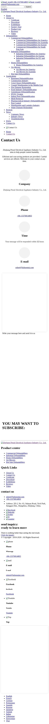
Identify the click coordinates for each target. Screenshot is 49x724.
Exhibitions (15, 25)
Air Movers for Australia (26, 72)
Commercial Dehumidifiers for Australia (32, 42)
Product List (16, 29)
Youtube (9, 613)
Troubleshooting (17, 119)
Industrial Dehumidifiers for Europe (30, 56)
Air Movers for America (25, 69)
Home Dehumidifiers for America (29, 65)
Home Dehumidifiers (19, 63)
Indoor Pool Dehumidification (23, 96)
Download (15, 22)
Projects (9, 110)
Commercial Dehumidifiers (22, 38)
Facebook (10, 594)
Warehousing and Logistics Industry (25, 105)
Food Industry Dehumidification (24, 90)
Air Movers (15, 67)
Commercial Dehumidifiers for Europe (31, 45)
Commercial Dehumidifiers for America (31, 40)
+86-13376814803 (20, 2)
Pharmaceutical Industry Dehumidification (27, 101)
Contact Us (10, 123)
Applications (11, 76)
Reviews (14, 31)
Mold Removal (17, 99)
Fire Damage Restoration (21, 87)
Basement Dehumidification (22, 78)
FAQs (8, 121)
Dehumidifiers (11, 36)
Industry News (17, 116)
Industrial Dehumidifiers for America (30, 54)
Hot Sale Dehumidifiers (20, 74)
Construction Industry (19, 81)
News (8, 112)
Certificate (15, 20)
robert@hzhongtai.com (15, 497)
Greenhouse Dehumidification (23, 92)
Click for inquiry (7, 535)
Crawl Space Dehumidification (23, 83)
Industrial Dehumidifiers (20, 51)
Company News (17, 114)
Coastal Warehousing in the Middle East (27, 85)
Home (8, 16)
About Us (10, 18)
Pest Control (16, 103)
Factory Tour (16, 27)
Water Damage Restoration (21, 108)
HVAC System (17, 94)
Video (13, 34)
